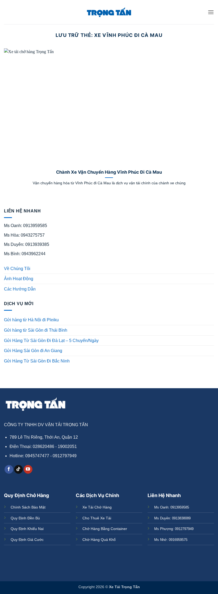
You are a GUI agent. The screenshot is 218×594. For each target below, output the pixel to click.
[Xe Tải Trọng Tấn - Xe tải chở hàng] (109, 12)
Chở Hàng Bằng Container (104, 529)
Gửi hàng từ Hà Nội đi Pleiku (31, 320)
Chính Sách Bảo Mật (28, 507)
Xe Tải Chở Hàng (97, 507)
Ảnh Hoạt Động (18, 278)
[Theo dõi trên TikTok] (18, 469)
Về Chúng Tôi (17, 268)
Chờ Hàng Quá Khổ (99, 539)
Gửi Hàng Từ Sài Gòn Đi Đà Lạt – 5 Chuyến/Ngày (51, 340)
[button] (211, 12)
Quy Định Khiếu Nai (27, 529)
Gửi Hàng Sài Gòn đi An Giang (33, 350)
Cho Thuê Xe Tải (96, 518)
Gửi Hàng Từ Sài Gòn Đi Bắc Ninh (37, 361)
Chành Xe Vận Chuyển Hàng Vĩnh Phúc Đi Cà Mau (109, 172)
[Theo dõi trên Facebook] (9, 469)
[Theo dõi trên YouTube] (28, 469)
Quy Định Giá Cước (27, 539)
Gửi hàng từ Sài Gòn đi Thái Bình (35, 330)
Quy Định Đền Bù (25, 518)
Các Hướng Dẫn (20, 289)
